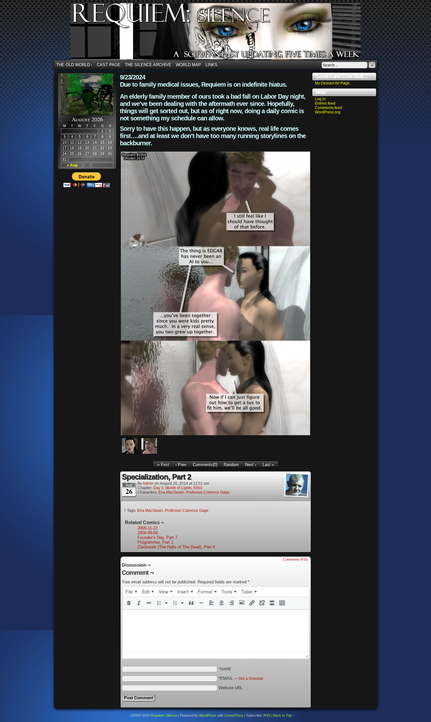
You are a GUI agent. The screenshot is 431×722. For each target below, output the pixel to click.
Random (231, 464)
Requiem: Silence (225, 33)
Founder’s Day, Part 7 (157, 537)
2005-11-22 (147, 528)
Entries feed (325, 103)
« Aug (72, 165)
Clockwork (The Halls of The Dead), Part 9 (176, 547)
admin (148, 483)
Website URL (231, 687)
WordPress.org (327, 112)
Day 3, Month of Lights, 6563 (177, 488)
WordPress (207, 715)
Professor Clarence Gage (208, 492)
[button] (128, 603)
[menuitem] (131, 591)
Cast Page (109, 64)
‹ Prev (180, 464)
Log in (320, 99)
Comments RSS (295, 559)
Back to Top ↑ (283, 715)
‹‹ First (163, 464)
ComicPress (233, 715)
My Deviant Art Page (332, 83)
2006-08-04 (148, 532)
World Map (188, 64)
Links (211, 64)
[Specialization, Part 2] (215, 433)
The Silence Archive (148, 64)
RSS (266, 715)
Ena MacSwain (171, 492)
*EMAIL (241, 678)
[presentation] (131, 591)
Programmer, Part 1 (155, 542)
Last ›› (268, 464)
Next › (250, 464)
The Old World (74, 64)
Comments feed (328, 108)
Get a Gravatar (251, 678)
